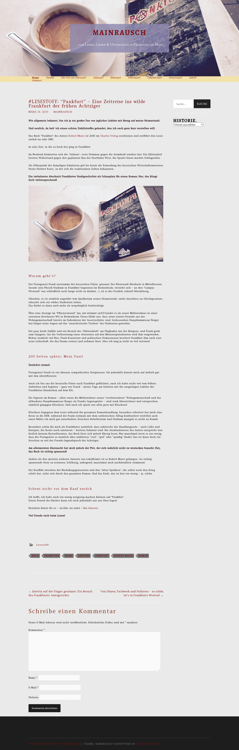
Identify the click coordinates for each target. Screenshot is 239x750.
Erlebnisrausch (134, 77)
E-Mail (33, 687)
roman (143, 555)
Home (35, 77)
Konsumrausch (175, 77)
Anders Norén (147, 743)
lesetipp (84, 555)
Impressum (37, 80)
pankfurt (101, 555)
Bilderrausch (116, 77)
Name (33, 677)
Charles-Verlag (109, 135)
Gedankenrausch (154, 77)
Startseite (50, 77)
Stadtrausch (98, 77)
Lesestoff (192, 77)
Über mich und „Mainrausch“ (73, 77)
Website (33, 697)
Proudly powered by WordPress (54, 743)
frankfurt (51, 555)
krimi (69, 555)
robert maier (123, 555)
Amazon (93, 508)
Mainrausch (120, 32)
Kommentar (37, 630)
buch (35, 555)
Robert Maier (76, 135)
